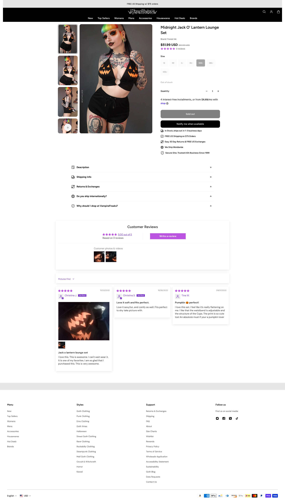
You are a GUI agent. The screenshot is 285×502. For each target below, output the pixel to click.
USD (26, 495)
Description (83, 167)
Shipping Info (84, 176)
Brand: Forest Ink (168, 39)
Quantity (165, 91)
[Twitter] (230, 418)
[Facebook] (224, 418)
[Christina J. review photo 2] (61, 345)
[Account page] (271, 11)
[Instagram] (217, 418)
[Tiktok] (237, 418)
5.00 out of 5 (125, 234)
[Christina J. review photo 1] (84, 321)
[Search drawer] (264, 11)
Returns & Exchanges (88, 186)
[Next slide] (67, 127)
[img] (65, 290)
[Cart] (278, 11)
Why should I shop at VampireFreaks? (97, 205)
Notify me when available (190, 123)
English (10, 495)
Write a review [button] (167, 236)
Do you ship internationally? (92, 196)
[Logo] (142, 11)
